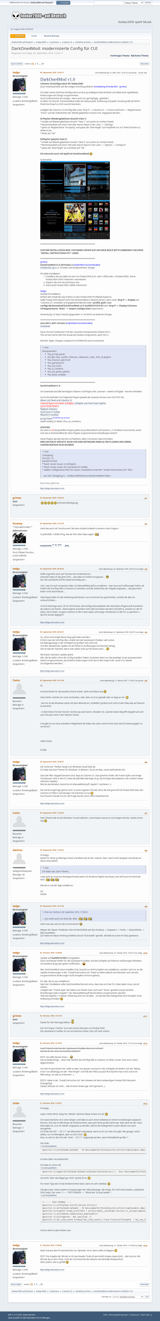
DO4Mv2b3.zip (47, 267)
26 (42, 63)
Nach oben (16, 1284)
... (40, 63)
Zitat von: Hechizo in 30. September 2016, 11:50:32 (66, 912)
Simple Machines (29, 1315)
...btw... (67, 545)
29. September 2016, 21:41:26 (52, 523)
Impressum (134, 1314)
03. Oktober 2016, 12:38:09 (51, 953)
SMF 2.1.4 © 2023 (15, 1315)
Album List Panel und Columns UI (56, 400)
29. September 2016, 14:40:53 (52, 498)
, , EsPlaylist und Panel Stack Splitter (73, 403)
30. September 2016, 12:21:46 (52, 906)
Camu (16, 680)
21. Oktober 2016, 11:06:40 (51, 1245)
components (50, 545)
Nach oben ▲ (146, 1314)
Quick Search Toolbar (50, 412)
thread (91, 267)
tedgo (16, 72)
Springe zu (106, 1296)
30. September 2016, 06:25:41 (52, 632)
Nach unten (16, 64)
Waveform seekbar (49, 414)
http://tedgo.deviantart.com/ (52, 488)
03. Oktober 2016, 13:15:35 (51, 1043)
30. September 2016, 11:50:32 (52, 850)
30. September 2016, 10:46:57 (52, 761)
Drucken (144, 64)
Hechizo (17, 850)
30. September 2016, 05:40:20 (52, 569)
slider (16, 1103)
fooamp (17, 523)
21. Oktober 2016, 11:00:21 (51, 1103)
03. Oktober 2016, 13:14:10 (51, 1016)
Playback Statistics (48, 409)
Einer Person (45, 483)
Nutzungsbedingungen (118, 1314)
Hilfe (105, 1314)
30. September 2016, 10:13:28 (52, 680)
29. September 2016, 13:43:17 (52, 72)
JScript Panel (46, 418)
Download (45, 326)
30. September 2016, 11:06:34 (52, 813)
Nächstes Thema (139, 55)
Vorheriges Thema (119, 55)
